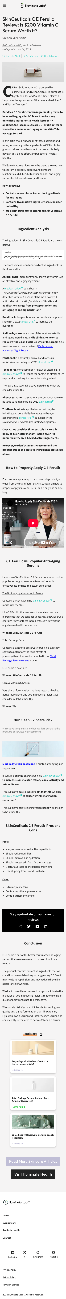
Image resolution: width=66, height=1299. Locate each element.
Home (6, 1215)
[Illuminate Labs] (33, 5)
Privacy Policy (9, 1269)
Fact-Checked (32, 56)
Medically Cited (12, 56)
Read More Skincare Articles (33, 1161)
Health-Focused (51, 56)
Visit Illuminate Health (33, 1174)
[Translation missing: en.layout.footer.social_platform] (20, 927)
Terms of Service (11, 1284)
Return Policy (9, 1277)
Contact (7, 1237)
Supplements (9, 1222)
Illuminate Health (11, 1230)
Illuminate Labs (15, 1294)
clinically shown (41, 601)
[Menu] (4, 5)
